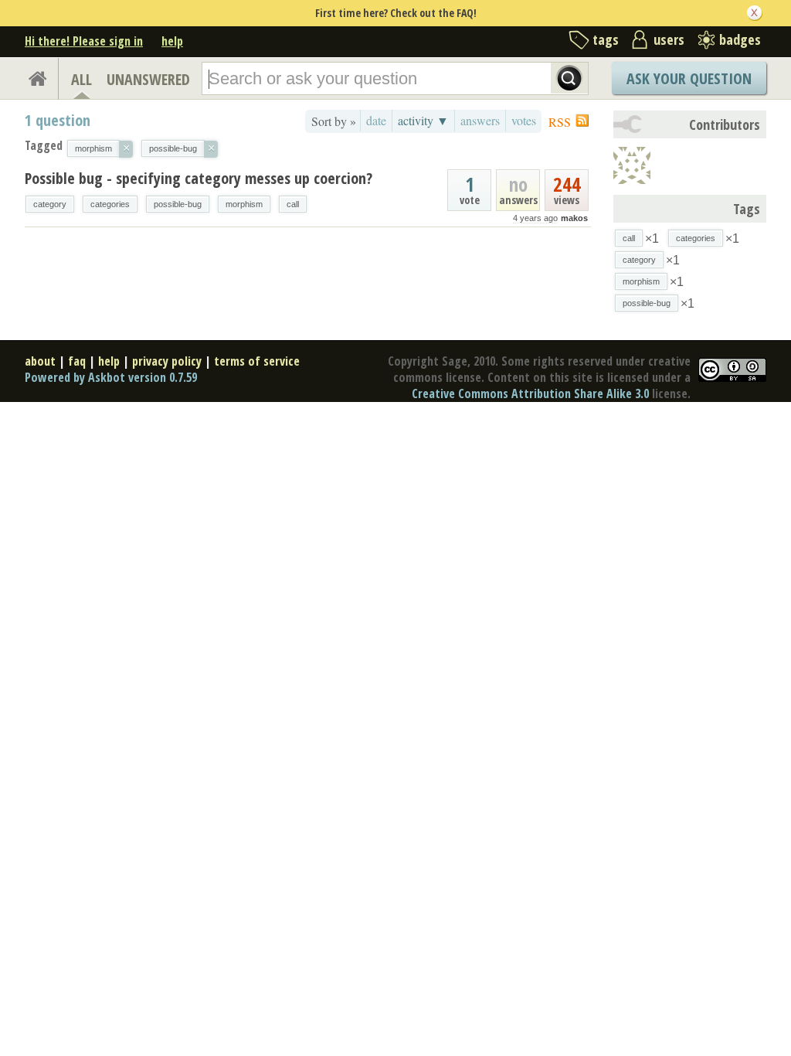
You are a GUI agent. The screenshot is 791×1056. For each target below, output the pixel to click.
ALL (81, 79)
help (172, 40)
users (669, 39)
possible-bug (178, 204)
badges (740, 39)
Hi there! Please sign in (84, 40)
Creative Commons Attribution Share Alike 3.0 (530, 393)
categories (110, 204)
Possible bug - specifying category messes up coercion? (198, 178)
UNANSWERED (148, 79)
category (49, 204)
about (40, 361)
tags (605, 39)
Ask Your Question (689, 78)
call (293, 204)
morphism (244, 204)
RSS (559, 122)
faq (77, 361)
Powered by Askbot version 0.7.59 (111, 377)
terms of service (257, 361)
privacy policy (167, 361)
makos (574, 218)
